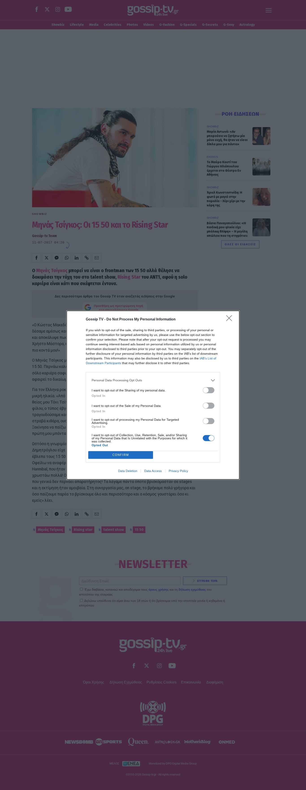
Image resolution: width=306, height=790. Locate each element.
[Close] (230, 319)
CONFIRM (120, 455)
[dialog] (153, 395)
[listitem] (153, 380)
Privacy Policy (178, 471)
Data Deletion (127, 471)
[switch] (208, 390)
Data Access (153, 471)
